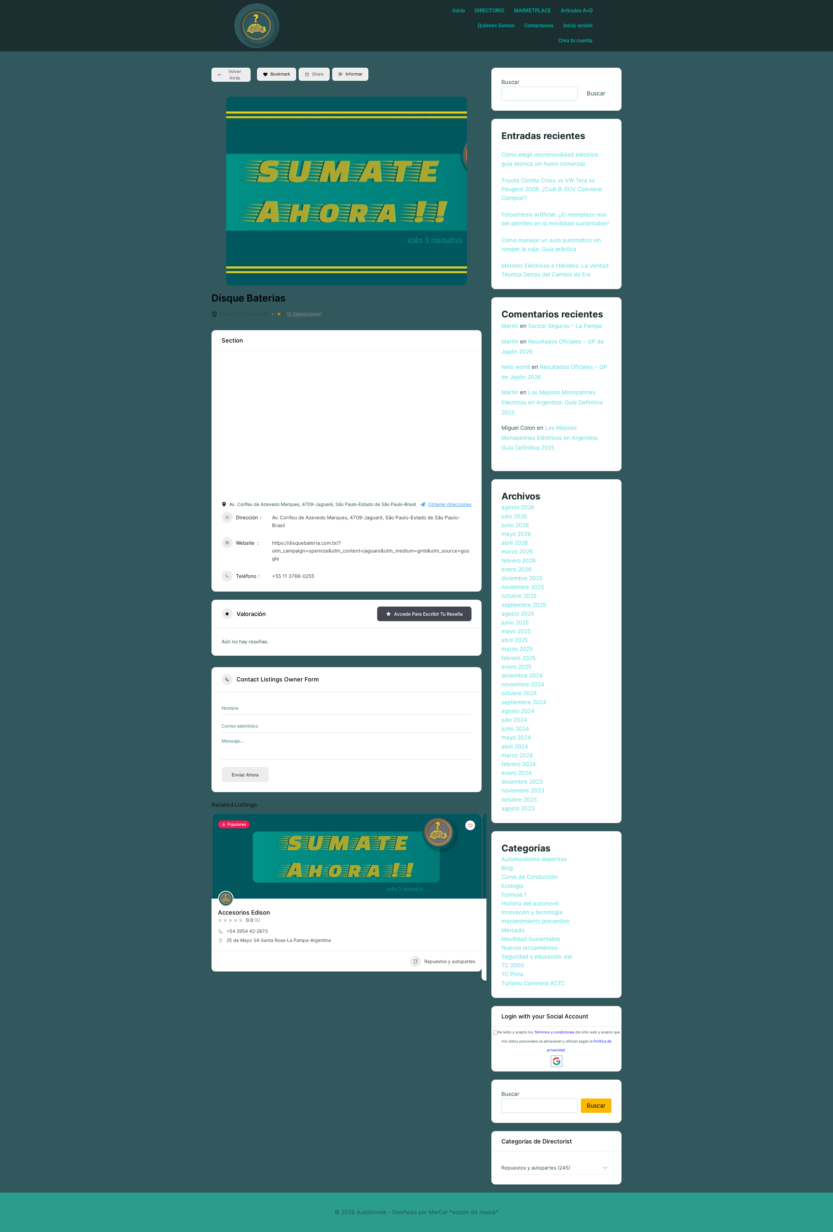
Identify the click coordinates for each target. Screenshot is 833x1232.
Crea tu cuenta (575, 40)
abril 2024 (514, 746)
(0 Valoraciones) (304, 314)
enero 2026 (516, 569)
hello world (515, 367)
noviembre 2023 (522, 790)
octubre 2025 (519, 596)
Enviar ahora (245, 774)
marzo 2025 (517, 649)
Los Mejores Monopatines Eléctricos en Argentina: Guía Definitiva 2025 (552, 402)
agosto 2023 (518, 808)
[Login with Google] (556, 1061)
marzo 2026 (517, 551)
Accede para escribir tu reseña (428, 614)
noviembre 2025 (522, 587)
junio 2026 (515, 525)
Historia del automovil (529, 903)
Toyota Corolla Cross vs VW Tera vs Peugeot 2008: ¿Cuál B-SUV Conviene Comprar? (551, 189)
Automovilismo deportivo (534, 859)
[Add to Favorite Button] (470, 825)
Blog (507, 868)
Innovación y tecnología (532, 912)
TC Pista (512, 974)
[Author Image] (226, 898)
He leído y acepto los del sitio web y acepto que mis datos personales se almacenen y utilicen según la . (559, 1041)
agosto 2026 (518, 507)
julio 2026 (514, 516)
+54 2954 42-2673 (247, 931)
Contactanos (538, 25)
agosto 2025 (517, 613)
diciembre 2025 (521, 578)
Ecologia (512, 886)
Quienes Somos (496, 25)
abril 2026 (514, 542)
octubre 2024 (519, 693)
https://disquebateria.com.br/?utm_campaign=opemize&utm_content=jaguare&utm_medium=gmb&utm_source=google (371, 551)
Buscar (510, 82)
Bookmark (280, 74)
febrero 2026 (518, 560)
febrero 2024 (518, 764)
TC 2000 (512, 965)
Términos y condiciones (554, 1032)
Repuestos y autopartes (244, 313)
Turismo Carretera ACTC (533, 983)
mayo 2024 (516, 737)
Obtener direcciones (449, 504)
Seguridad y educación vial (536, 956)
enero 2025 (516, 667)
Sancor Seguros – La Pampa (565, 326)
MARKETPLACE (532, 10)
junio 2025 (515, 622)
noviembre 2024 (522, 684)
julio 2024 (514, 720)
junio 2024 (515, 728)
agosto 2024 (518, 711)
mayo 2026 (516, 534)
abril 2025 (514, 640)
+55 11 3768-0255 (293, 576)
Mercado (513, 930)
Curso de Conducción (529, 877)
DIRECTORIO (489, 10)
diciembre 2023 (522, 781)
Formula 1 (513, 894)
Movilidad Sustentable (530, 939)
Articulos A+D (577, 10)
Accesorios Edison (244, 912)
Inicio (458, 10)
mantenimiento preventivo (535, 921)
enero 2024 (516, 773)
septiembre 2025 (523, 605)
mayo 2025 (516, 631)
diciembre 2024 (522, 675)
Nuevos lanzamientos (529, 948)
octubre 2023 (519, 799)
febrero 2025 (518, 658)
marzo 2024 (517, 755)
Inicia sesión (578, 25)
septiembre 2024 (523, 702)
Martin (509, 326)
